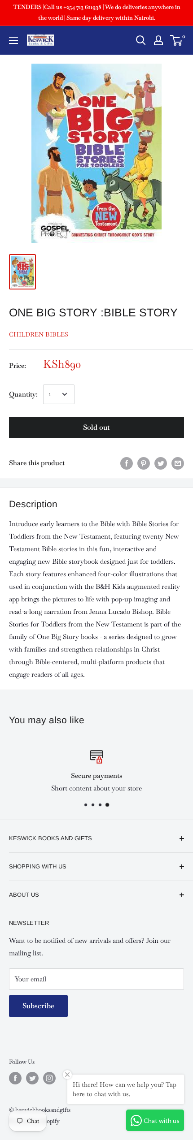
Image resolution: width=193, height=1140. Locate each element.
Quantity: (23, 394)
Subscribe (38, 1005)
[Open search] (141, 40)
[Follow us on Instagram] (49, 1078)
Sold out (96, 427)
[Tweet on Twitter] (160, 463)
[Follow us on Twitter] (32, 1078)
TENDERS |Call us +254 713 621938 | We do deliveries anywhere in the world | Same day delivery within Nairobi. (96, 12)
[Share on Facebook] (126, 463)
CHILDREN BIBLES (38, 334)
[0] (176, 40)
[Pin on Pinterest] (143, 463)
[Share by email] (177, 463)
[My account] (158, 40)
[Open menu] (13, 40)
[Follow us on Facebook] (15, 1078)
